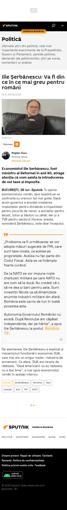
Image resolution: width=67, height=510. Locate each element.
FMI (26, 389)
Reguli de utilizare (30, 455)
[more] (61, 339)
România (37, 382)
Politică (6, 382)
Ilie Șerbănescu (22, 382)
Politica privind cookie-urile (17, 465)
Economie (38, 437)
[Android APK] (13, 475)
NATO (35, 389)
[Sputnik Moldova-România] (11, 27)
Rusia (52, 437)
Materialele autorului (21, 161)
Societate (22, 437)
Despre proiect (10, 455)
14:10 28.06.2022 (11, 94)
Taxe (48, 382)
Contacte (47, 455)
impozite (7, 389)
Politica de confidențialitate (28, 460)
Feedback (40, 465)
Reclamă (6, 460)
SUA (18, 389)
